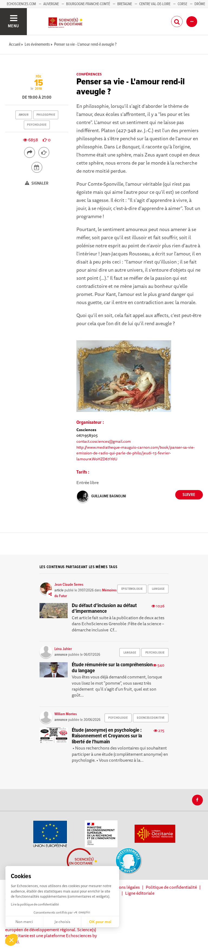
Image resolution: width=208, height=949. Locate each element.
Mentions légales (124, 887)
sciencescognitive (151, 718)
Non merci (24, 922)
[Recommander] (43, 152)
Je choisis (62, 922)
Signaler (39, 183)
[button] (11, 939)
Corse (182, 4)
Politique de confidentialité (171, 887)
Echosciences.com (21, 4)
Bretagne (124, 4)
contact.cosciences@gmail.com (103, 441)
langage (158, 589)
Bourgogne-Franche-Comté (88, 4)
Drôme (199, 4)
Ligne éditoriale (139, 893)
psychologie (36, 125)
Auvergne (51, 4)
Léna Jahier (63, 649)
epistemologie (132, 589)
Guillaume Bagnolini (108, 496)
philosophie (46, 115)
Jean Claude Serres (68, 584)
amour (24, 115)
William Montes (65, 714)
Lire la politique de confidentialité (35, 904)
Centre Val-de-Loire (154, 4)
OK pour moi (100, 922)
